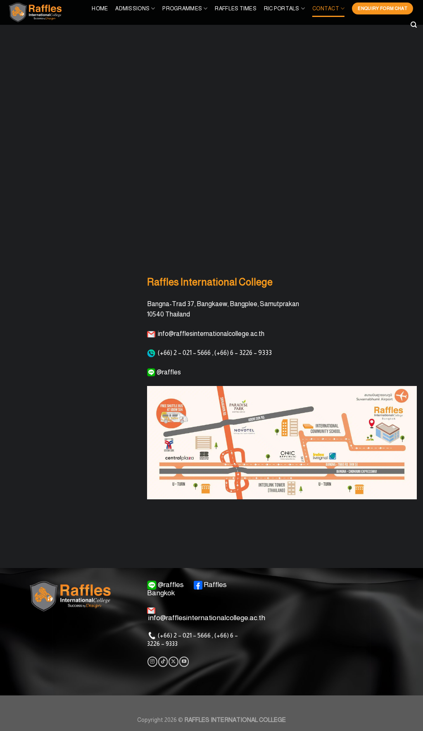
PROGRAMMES (182, 8)
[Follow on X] (173, 661)
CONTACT (325, 8)
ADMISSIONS (132, 8)
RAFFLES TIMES (235, 8)
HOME (100, 8)
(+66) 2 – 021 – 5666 (184, 635)
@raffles (171, 584)
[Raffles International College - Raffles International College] (42, 12)
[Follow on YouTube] (184, 661)
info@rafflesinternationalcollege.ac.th (206, 618)
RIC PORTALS (281, 8)
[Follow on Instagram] (152, 661)
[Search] (414, 25)
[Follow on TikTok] (163, 661)
